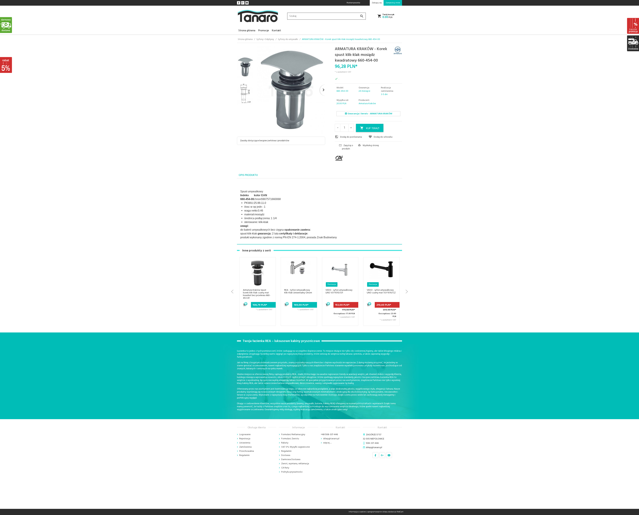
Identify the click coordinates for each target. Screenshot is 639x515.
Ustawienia (244, 443)
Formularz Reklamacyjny (293, 434)
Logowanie (245, 434)
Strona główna (246, 30)
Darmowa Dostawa (290, 459)
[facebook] (238, 2)
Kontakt (276, 30)
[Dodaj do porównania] (269, 284)
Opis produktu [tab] (248, 175)
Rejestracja (244, 439)
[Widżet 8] (633, 25)
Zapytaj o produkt (347, 147)
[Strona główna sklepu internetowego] (258, 16)
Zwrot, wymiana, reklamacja (295, 464)
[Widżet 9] (633, 43)
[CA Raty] (345, 158)
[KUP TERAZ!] (244, 306)
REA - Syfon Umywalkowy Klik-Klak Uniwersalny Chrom (257, 291)
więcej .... (327, 443)
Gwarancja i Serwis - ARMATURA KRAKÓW (369, 114)
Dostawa (285, 455)
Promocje (263, 30)
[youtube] (247, 2)
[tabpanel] (319, 211)
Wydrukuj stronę (371, 145)
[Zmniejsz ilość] (337, 128)
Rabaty (284, 443)
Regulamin (244, 455)
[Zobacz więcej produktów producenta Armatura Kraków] (397, 51)
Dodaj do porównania (351, 137)
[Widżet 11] (6, 25)
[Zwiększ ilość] (351, 128)
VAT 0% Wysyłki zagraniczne (295, 447)
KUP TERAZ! (372, 128)
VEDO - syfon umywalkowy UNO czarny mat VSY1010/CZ (339, 291)
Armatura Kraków (367, 103)
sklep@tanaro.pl (331, 439)
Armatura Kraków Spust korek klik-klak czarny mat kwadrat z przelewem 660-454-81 (380, 294)
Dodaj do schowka (383, 137)
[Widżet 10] (6, 65)
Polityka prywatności (292, 472)
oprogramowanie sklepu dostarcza (381, 512)
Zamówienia (245, 447)
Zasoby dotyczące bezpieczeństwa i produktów (264, 141)
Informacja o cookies (357, 512)
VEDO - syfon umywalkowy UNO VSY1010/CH (297, 291)
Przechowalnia (246, 451)
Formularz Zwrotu (290, 439)
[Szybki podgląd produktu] (269, 276)
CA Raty (285, 468)
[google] (242, 2)
